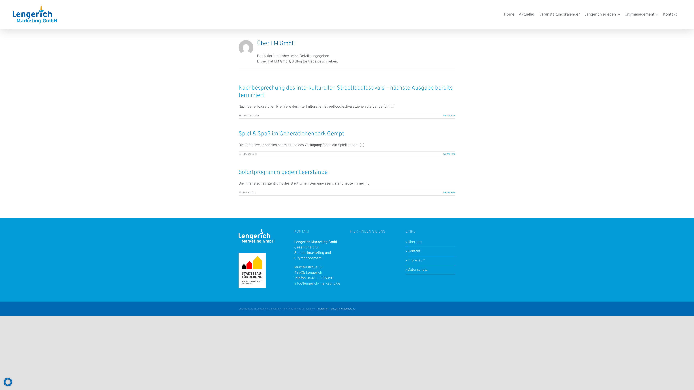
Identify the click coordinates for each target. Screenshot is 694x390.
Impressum (416, 260)
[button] (8, 382)
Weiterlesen (449, 115)
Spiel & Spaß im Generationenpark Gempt (291, 134)
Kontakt (414, 251)
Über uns (415, 242)
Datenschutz (418, 269)
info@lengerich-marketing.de (317, 283)
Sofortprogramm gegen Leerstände (283, 172)
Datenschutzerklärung (343, 308)
